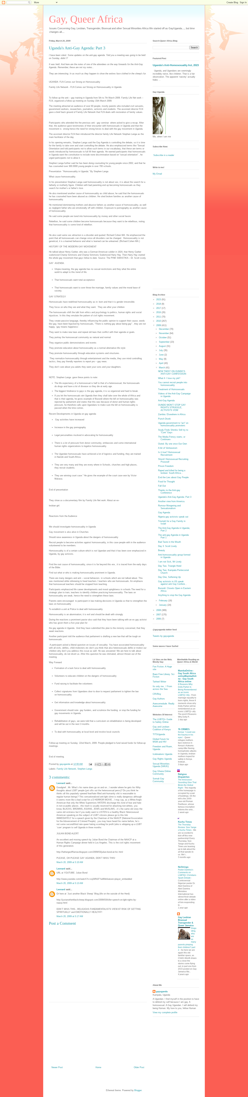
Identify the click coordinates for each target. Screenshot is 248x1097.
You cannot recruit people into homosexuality (172, 383)
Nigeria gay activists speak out (173, 516)
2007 (159, 614)
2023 (159, 299)
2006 (159, 619)
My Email (157, 173)
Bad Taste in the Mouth (169, 542)
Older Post (139, 1067)
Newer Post (57, 1067)
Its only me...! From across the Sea (162, 687)
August (163, 346)
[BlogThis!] (99, 764)
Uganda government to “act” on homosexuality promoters (173, 424)
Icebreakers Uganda (162, 754)
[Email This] (96, 764)
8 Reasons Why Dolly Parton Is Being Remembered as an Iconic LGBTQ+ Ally (187, 689)
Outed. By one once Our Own (172, 443)
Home (98, 1067)
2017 (159, 308)
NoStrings (183, 867)
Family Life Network (66, 769)
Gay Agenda (164, 512)
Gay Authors (159, 698)
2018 (159, 304)
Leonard (61, 783)
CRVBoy (157, 694)
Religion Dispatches (183, 775)
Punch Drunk (164, 418)
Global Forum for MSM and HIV (161, 740)
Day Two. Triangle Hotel (169, 566)
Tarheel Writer (159, 681)
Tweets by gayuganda (163, 636)
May (161, 359)
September (164, 342)
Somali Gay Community (158, 780)
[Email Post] (90, 764)
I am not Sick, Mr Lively (170, 561)
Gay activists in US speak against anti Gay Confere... (172, 582)
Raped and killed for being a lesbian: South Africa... (171, 471)
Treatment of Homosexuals (171, 389)
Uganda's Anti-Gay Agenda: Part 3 (77, 48)
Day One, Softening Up (169, 577)
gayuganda (162, 991)
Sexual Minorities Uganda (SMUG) (161, 765)
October (163, 337)
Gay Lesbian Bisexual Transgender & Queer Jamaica (186, 921)
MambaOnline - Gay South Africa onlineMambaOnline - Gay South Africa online (187, 676)
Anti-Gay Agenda (166, 400)
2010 (159, 321)
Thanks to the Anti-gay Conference (169, 491)
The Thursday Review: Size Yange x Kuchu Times (187, 827)
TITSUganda (159, 734)
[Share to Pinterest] (109, 764)
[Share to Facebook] (106, 764)
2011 (159, 316)
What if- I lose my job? (169, 378)
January (163, 605)
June (161, 354)
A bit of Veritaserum (167, 448)
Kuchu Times (185, 822)
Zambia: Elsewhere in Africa (171, 414)
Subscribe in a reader (163, 155)
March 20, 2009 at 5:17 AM (70, 916)
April (161, 363)
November (164, 333)
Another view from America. (171, 501)
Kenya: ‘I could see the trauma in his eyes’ (186, 735)
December (164, 329)
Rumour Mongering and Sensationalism (169, 507)
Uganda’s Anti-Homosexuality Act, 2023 (176, 65)
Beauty (161, 550)
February (163, 600)
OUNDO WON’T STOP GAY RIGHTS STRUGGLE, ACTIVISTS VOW (172, 407)
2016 (159, 312)
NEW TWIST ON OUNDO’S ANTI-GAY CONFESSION (172, 372)
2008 (159, 610)
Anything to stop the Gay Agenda (174, 595)
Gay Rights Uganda (162, 759)
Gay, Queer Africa (86, 19)
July (161, 350)
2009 (159, 325)
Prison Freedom (166, 466)
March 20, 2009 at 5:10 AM (70, 862)
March (162, 367)
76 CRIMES (184, 729)
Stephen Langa (84, 769)
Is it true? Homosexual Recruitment (169, 453)
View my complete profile (165, 1012)
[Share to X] (102, 764)
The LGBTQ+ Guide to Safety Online (162, 720)
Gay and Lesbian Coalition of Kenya (162, 728)
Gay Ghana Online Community (162, 772)
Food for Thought (166, 481)
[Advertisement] (98, 1033)
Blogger (138, 1090)
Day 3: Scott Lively (167, 546)
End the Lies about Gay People (173, 477)
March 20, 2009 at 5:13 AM (70, 883)
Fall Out (162, 486)
